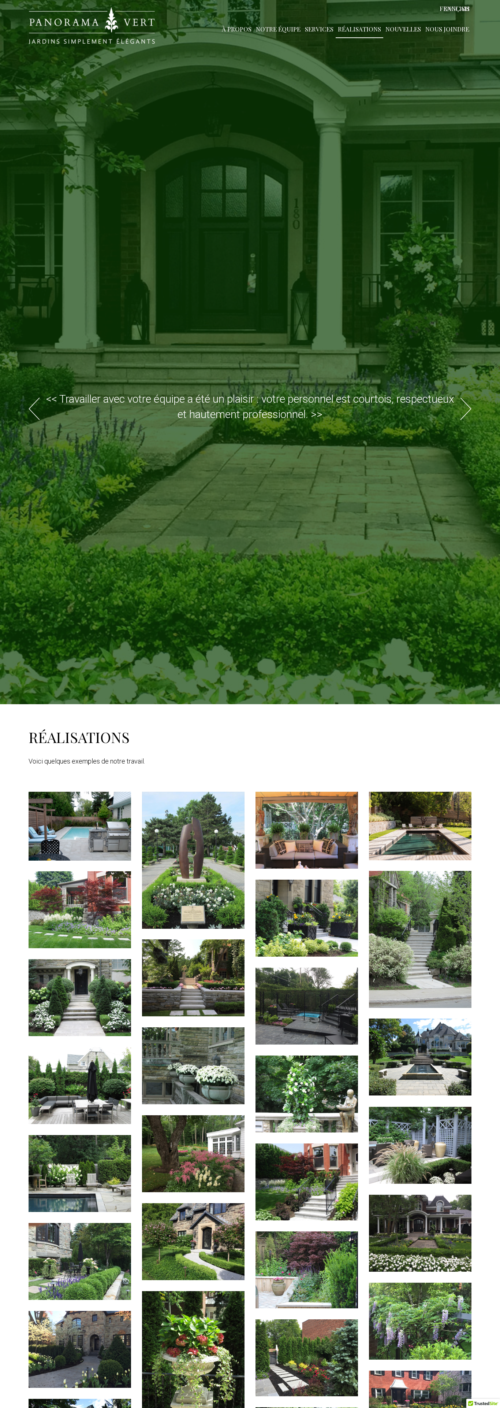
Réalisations (359, 29)
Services (319, 29)
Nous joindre (447, 29)
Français (455, 8)
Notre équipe (278, 29)
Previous (34, 408)
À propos (236, 29)
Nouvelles (403, 29)
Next (465, 408)
